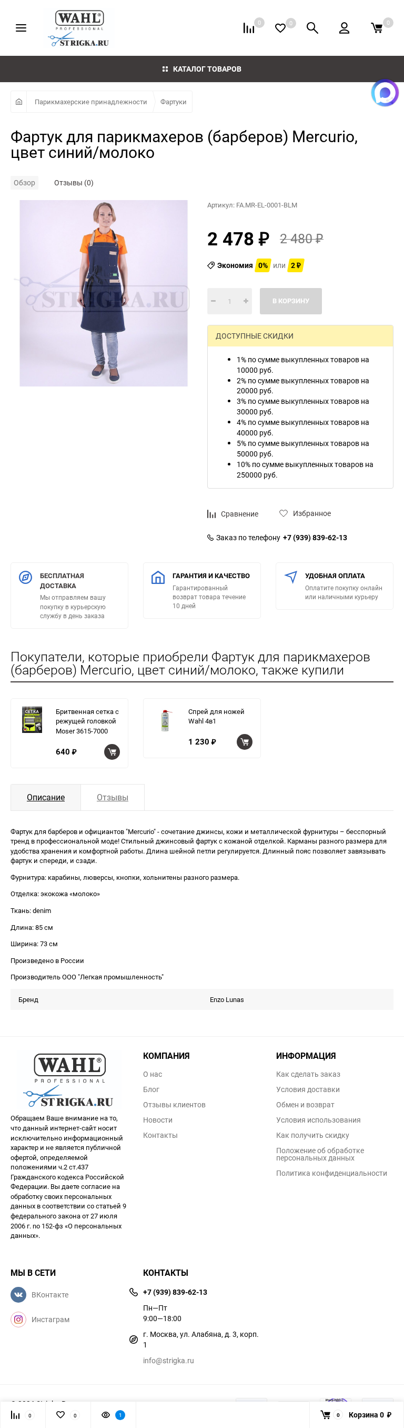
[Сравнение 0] (249, 28)
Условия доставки (308, 1089)
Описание (46, 797)
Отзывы (112, 797)
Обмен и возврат (305, 1104)
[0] (376, 28)
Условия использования (318, 1120)
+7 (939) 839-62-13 (315, 537)
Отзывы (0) (74, 182)
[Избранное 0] (280, 28)
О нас (152, 1074)
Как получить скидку (312, 1135)
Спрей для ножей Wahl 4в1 (216, 716)
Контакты (160, 1135)
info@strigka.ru (168, 1360)
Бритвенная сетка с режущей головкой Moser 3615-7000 (87, 721)
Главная (18, 101)
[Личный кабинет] (344, 28)
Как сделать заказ (308, 1074)
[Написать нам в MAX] (385, 92)
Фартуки (173, 101)
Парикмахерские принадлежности (91, 101)
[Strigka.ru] (69, 1076)
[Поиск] (312, 28)
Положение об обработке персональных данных (320, 1154)
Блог (151, 1089)
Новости (158, 1120)
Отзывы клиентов (174, 1104)
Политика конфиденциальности (331, 1173)
